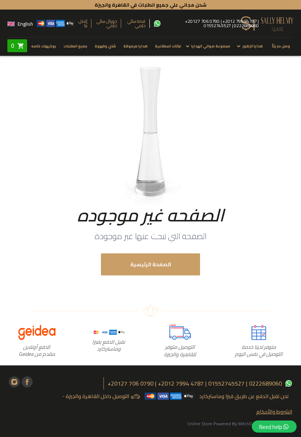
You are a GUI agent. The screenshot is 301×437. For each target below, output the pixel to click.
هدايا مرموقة (135, 46)
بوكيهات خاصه (43, 46)
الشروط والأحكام (274, 411)
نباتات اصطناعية (168, 46)
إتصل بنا (83, 23)
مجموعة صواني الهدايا (210, 46)
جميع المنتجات (75, 46)
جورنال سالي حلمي (107, 23)
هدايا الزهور (252, 46)
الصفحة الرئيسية (150, 264)
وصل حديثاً (281, 46)
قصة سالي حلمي (136, 23)
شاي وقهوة (105, 46)
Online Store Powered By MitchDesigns (226, 423)
